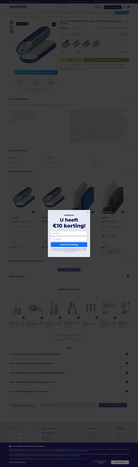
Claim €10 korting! (69, 244)
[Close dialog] (87, 212)
